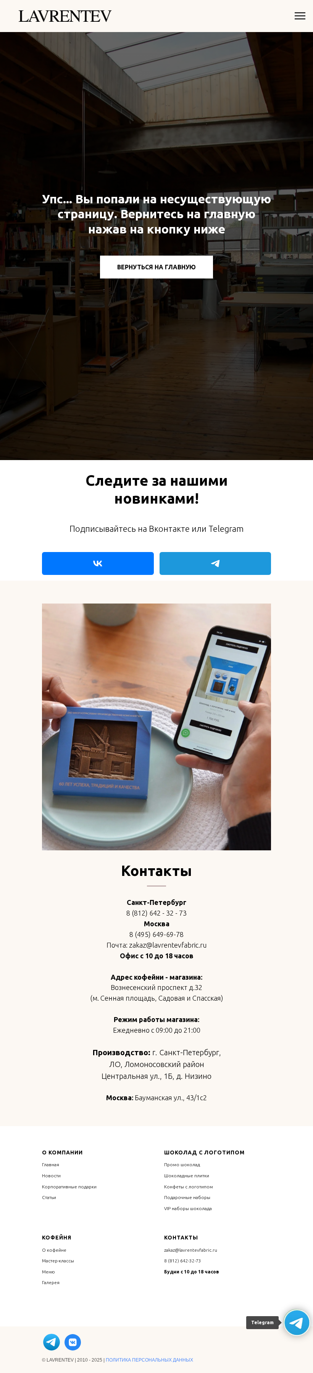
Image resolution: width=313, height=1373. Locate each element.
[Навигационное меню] (300, 16)
